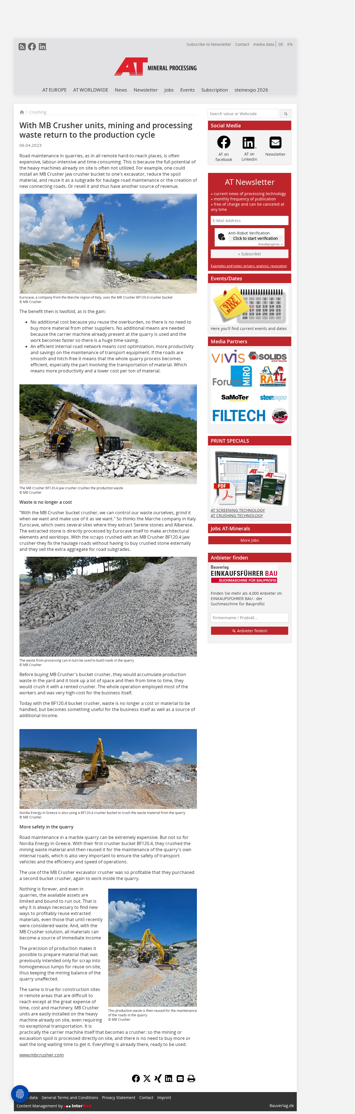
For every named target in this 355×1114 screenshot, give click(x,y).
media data (263, 44)
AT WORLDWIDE (90, 90)
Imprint (164, 1097)
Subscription (214, 90)
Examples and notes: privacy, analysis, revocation (249, 266)
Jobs (169, 90)
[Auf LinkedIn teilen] (169, 1081)
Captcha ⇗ (270, 244)
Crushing (37, 112)
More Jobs (249, 540)
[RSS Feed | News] (22, 46)
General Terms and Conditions (70, 1097)
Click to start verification (255, 238)
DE (280, 44)
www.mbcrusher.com (41, 1055)
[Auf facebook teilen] (135, 1081)
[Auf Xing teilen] (158, 1081)
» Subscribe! (249, 253)
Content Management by (40, 1105)
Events (187, 90)
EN (290, 44)
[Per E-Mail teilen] (180, 1078)
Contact (242, 44)
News (121, 90)
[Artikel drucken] (191, 1078)
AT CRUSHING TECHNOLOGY (237, 515)
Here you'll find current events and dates (249, 328)
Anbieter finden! (251, 630)
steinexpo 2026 (251, 90)
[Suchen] (285, 113)
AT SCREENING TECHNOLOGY (238, 510)
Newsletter (146, 90)
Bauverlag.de (282, 1105)
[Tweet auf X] (147, 1081)
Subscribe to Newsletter (209, 44)
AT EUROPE (54, 90)
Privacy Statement (118, 1097)
